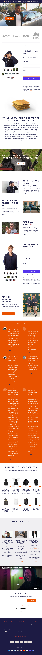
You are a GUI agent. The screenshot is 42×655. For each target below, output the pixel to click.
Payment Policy (20, 626)
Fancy (31, 641)
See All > (21, 524)
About (8, 624)
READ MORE (7, 560)
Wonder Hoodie (7, 6)
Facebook (34, 624)
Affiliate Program (8, 631)
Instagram (34, 626)
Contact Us (8, 626)
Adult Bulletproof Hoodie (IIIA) (30, 245)
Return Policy (21, 629)
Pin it (22, 641)
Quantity (24, 70)
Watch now (21, 163)
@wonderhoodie (25, 605)
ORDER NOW (10, 18)
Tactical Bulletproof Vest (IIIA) (26, 509)
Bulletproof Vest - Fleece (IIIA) (36, 490)
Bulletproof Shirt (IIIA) (15, 509)
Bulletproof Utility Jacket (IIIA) (26, 490)
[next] (40, 14)
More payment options (31, 82)
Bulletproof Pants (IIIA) (36, 509)
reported (35, 548)
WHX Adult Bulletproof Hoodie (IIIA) (31, 51)
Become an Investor (8, 627)
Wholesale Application (8, 629)
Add (26, 641)
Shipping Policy (20, 627)
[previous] (2, 14)
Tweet (13, 641)
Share (17, 641)
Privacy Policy (21, 624)
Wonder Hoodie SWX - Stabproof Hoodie (6, 510)
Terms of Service (21, 631)
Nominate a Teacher (8, 313)
